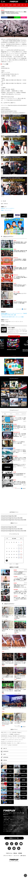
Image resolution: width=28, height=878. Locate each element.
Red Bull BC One (21, 736)
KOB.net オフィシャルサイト (7, 208)
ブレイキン (14, 743)
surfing (23, 737)
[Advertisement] (14, 500)
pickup (10, 744)
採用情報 (20, 853)
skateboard (16, 734)
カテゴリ (5, 763)
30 (21, 557)
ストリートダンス (15, 321)
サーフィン (23, 743)
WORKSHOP (5, 751)
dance (2, 10)
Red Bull (9, 743)
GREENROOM (4, 736)
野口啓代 (15, 736)
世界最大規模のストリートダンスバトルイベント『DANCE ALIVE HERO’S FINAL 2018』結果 (14, 314)
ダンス (21, 321)
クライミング (17, 741)
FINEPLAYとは (9, 853)
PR (5, 732)
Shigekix (19, 732)
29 (18, 557)
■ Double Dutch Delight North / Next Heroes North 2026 (13, 519)
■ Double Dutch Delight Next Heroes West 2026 (11, 517)
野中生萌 (14, 732)
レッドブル (9, 732)
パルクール (11, 737)
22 (18, 554)
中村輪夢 (11, 734)
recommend (14, 744)
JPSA (2, 732)
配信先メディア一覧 (14, 838)
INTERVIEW (3, 743)
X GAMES (3, 739)
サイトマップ (16, 855)
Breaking (10, 736)
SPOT (4, 754)
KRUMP (2, 321)
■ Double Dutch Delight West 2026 (8, 516)
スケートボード (4, 744)
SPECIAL (5, 760)
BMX (18, 743)
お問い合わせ (23, 855)
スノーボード (18, 737)
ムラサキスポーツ (4, 734)
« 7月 (7, 538)
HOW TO (5, 748)
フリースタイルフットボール (12, 739)
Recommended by (18, 488)
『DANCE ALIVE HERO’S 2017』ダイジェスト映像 (12, 316)
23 (21, 554)
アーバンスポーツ (4, 737)
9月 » (21, 538)
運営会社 (15, 853)
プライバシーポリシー (8, 855)
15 (18, 551)
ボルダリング (3, 741)
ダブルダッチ (10, 741)
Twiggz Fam (7, 321)
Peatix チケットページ (6, 210)
